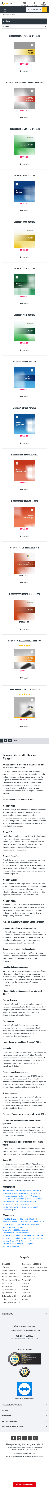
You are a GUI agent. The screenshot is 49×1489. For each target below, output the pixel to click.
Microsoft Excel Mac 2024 (24, 315)
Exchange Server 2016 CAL (31, 1264)
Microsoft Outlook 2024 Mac (24, 408)
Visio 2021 (26, 1286)
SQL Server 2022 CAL (9, 1290)
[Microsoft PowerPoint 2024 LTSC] (24, 470)
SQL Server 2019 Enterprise (33, 1238)
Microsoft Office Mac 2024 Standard (24, 129)
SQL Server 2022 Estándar (12, 1235)
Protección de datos (18, 1449)
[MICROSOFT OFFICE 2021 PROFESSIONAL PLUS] (24, 659)
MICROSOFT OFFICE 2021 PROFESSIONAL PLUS (24, 641)
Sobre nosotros (35, 1446)
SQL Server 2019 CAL (9, 1293)
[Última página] (10, 741)
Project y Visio (36, 1193)
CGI (27, 1449)
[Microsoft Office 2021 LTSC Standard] (24, 707)
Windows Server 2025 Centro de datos (16, 1230)
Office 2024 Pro (25, 1222)
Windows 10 (18, 1210)
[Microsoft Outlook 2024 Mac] (24, 424)
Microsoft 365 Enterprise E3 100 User (24, 594)
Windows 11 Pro (26, 1241)
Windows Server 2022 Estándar (14, 1227)
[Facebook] (13, 1438)
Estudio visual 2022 (29, 1274)
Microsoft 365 (19, 1199)
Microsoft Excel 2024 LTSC (24, 268)
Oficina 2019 (7, 1199)
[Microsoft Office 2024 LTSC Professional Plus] (24, 98)
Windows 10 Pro (8, 1244)
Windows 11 (7, 1210)
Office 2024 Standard (10, 1219)
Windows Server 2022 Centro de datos (16, 1233)
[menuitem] (44, 4)
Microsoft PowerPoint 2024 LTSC (24, 455)
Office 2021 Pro (39, 1222)
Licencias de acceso (10, 1193)
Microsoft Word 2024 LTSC (24, 175)
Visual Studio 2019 (28, 1277)
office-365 (40, 1444)
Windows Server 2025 (34, 1199)
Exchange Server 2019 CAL (11, 1302)
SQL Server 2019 (23, 1204)
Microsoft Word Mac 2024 (24, 222)
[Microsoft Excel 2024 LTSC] (24, 284)
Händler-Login (26, 1444)
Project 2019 (26, 1283)
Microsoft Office (8, 1191)
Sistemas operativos (23, 1191)
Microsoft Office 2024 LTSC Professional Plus (24, 82)
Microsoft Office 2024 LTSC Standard (24, 36)
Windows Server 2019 (28, 1202)
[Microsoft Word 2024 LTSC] (24, 191)
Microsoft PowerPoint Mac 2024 (24, 501)
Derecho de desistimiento (34, 1448)
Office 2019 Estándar (10, 1222)
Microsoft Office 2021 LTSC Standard (24, 689)
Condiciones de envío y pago (16, 1448)
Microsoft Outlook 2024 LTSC (24, 362)
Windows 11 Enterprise (25, 1244)
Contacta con (24, 1446)
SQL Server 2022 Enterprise (33, 1235)
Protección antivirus (10, 1196)
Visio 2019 (26, 1290)
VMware (25, 1299)
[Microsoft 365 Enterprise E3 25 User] (24, 563)
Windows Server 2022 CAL (11, 1277)
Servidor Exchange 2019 (11, 1207)
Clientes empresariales (13, 1444)
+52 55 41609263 (24, 1336)
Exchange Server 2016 (30, 1207)
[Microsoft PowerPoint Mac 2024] (24, 517)
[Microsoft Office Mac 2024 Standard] (24, 145)
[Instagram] (35, 1438)
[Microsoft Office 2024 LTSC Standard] (24, 52)
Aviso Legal (33, 1449)
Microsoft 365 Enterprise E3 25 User (24, 548)
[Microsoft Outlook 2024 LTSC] (24, 377)
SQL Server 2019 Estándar (12, 1238)
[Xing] (19, 1438)
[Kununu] (30, 1438)
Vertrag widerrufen (26, 1484)
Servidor (36, 1191)
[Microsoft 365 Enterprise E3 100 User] (24, 610)
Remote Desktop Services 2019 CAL (34, 1270)
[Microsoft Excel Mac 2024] (24, 331)
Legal (33, 1444)
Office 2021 (34, 1196)
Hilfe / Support (13, 1446)
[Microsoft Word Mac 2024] (24, 238)
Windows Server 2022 (10, 1202)
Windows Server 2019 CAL (11, 1280)
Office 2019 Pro (9, 1224)
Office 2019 (6, 1267)
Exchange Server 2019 (10, 1241)
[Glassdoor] (24, 1438)
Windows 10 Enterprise (11, 1246)
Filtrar (7, 21)
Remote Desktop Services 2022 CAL (34, 1267)
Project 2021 (26, 1280)
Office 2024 (23, 1196)
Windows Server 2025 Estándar (29, 1224)
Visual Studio (23, 1193)
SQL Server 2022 (8, 1204)
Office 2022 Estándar (27, 1219)
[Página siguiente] (5, 741)
